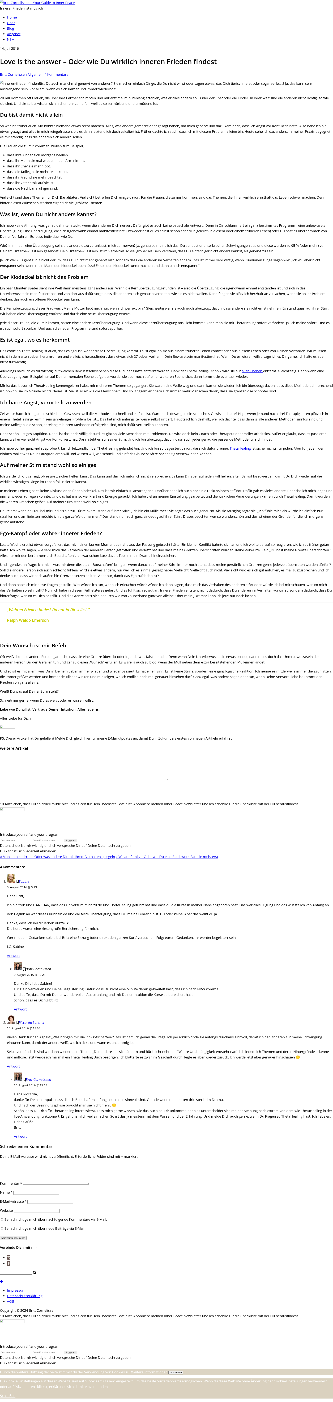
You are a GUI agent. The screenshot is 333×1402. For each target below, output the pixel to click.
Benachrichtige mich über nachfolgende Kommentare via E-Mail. (55, 1219)
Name (6, 1192)
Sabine (24, 881)
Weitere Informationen (149, 1372)
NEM (11, 39)
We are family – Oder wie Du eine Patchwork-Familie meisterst (167, 856)
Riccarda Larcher (32, 1022)
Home (12, 17)
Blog (10, 28)
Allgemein (36, 74)
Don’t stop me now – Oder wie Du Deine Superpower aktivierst (59, 794)
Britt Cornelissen (13, 74)
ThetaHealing (240, 448)
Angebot (13, 34)
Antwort (13, 955)
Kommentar (11, 1183)
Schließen (7, 1395)
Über (11, 22)
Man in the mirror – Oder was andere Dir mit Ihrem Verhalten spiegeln (57, 856)
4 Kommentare (56, 74)
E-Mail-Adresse (13, 1201)
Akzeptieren (176, 1372)
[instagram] (8, 1257)
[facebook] (8, 1263)
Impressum (16, 1290)
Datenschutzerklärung (24, 1296)
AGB (10, 1301)
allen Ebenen (252, 371)
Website (6, 1210)
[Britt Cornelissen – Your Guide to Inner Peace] (37, 2)
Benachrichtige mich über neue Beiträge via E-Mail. (44, 1228)
